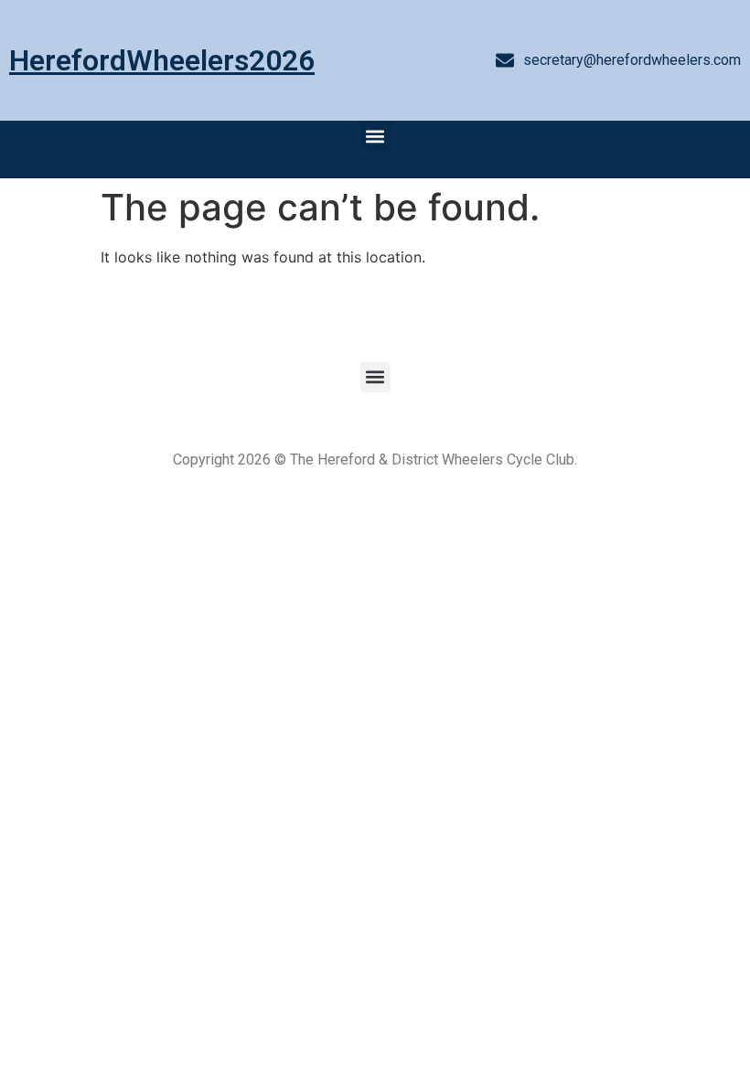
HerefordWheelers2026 (162, 60)
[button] (375, 136)
